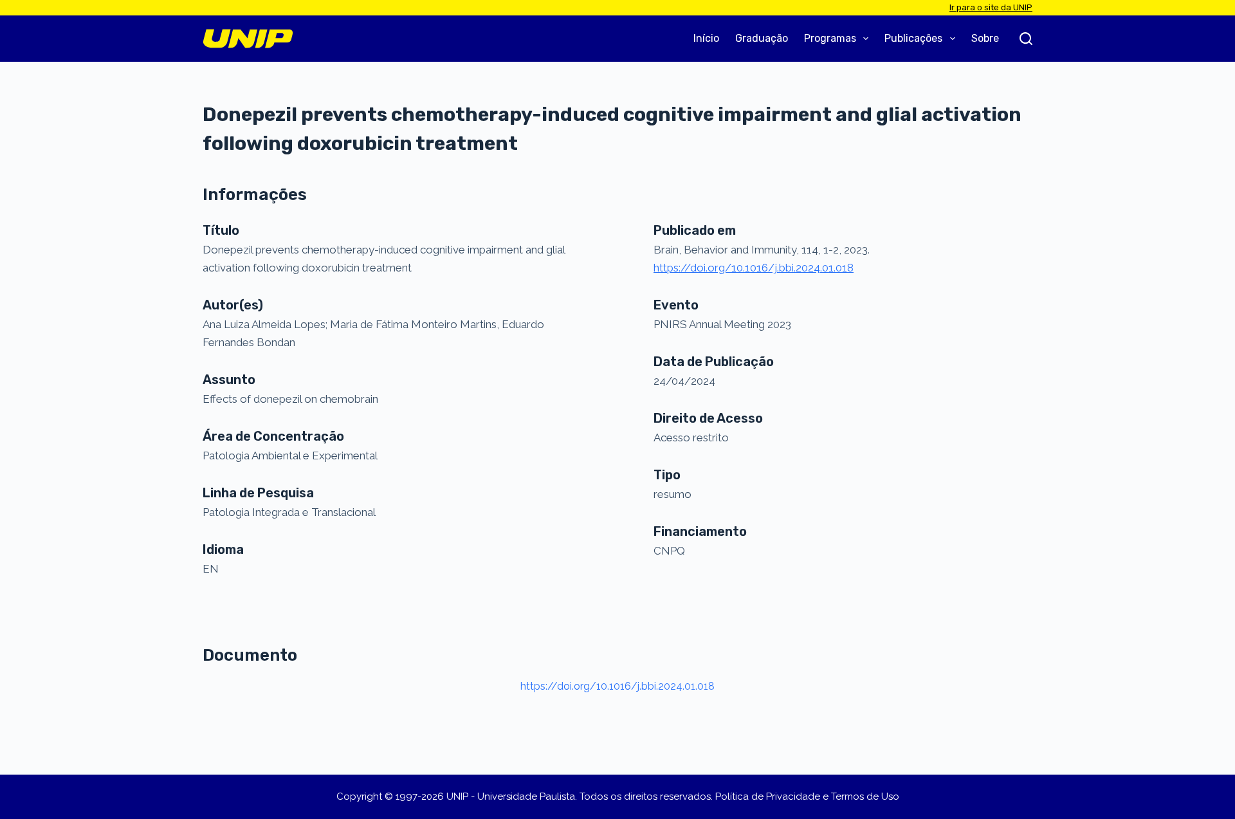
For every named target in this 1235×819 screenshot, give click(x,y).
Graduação (761, 38)
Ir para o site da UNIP (990, 7)
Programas (830, 38)
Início (706, 38)
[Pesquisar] (1026, 38)
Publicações (913, 38)
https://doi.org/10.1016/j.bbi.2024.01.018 (617, 686)
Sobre (985, 38)
